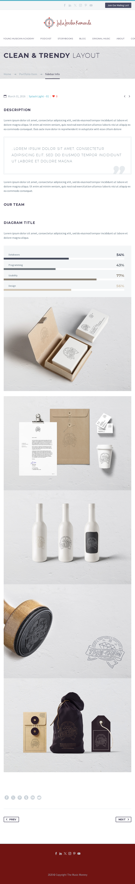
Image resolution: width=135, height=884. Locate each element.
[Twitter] (75, 5)
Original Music (101, 38)
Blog (82, 38)
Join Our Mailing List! (118, 5)
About (120, 38)
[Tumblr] (26, 797)
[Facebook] (64, 5)
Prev (12, 819)
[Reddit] (39, 797)
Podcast (45, 38)
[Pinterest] (85, 5)
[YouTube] (91, 5)
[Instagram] (80, 5)
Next (122, 819)
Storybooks (65, 38)
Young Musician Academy (18, 38)
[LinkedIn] (70, 5)
